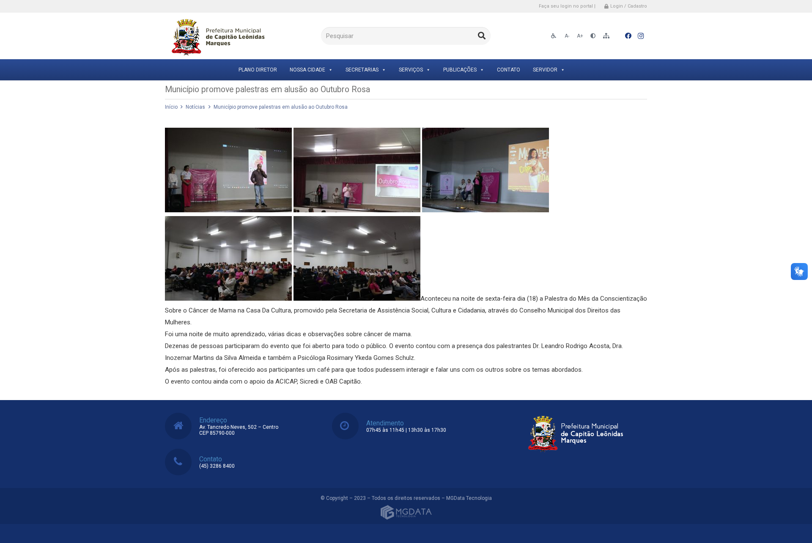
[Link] (217, 36)
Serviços (411, 70)
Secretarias (362, 70)
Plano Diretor (258, 70)
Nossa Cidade (307, 70)
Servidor (545, 70)
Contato (508, 70)
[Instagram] (640, 36)
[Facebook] (628, 36)
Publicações (460, 70)
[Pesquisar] (482, 36)
